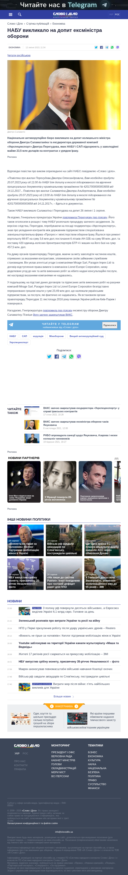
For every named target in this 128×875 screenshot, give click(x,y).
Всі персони (60, 776)
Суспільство (97, 784)
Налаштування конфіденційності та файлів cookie (32, 823)
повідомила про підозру (57, 310)
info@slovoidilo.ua (64, 832)
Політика (94, 776)
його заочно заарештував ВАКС (52, 314)
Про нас (20, 761)
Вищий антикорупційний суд (87, 336)
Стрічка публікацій (37, 23)
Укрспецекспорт (19, 342)
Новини (14, 601)
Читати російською (18, 55)
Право (92, 780)
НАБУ (13, 336)
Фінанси (94, 788)
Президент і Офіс (63, 752)
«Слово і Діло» (29, 810)
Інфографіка (64, 706)
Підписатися (110, 325)
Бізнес (92, 752)
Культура (94, 760)
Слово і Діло (15, 23)
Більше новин (62, 696)
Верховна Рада (61, 756)
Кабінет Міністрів (63, 760)
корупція (38, 336)
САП (24, 336)
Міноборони (56, 336)
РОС (117, 14)
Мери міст (58, 772)
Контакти (21, 765)
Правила (20, 769)
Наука (92, 764)
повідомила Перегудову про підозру (84, 217)
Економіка (58, 23)
